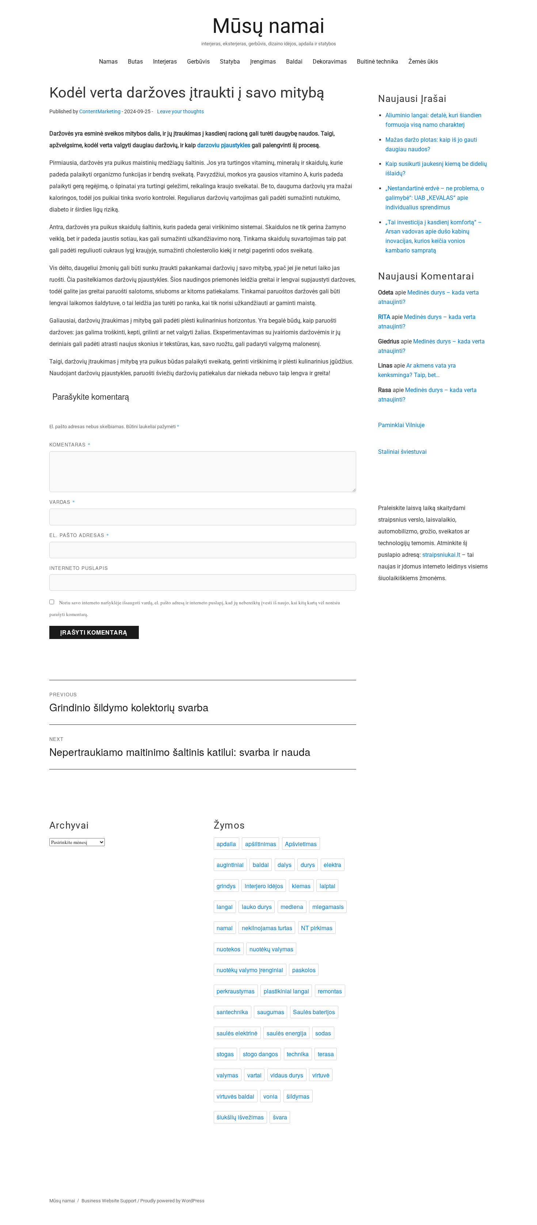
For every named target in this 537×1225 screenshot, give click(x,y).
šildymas (297, 1096)
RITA (384, 316)
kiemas (301, 886)
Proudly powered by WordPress (172, 1200)
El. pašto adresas (79, 535)
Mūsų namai (268, 26)
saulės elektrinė (237, 1033)
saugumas (270, 1012)
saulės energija (286, 1033)
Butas (135, 61)
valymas (227, 1075)
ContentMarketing (100, 112)
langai (225, 906)
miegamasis (328, 906)
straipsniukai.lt (441, 554)
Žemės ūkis (423, 61)
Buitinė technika (377, 61)
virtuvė (321, 1075)
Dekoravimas (330, 61)
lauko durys (257, 906)
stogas (225, 1054)
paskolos (304, 970)
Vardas (62, 501)
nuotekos (228, 949)
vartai (254, 1075)
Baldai (294, 61)
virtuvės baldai (235, 1096)
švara (280, 1117)
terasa (326, 1054)
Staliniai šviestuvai (402, 451)
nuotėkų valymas (271, 949)
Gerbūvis (198, 61)
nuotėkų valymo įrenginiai (250, 970)
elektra (332, 864)
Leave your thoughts (180, 112)
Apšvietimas (301, 844)
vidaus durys (286, 1075)
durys (308, 864)
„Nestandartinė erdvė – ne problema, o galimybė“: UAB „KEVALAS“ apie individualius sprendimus (434, 198)
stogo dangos (260, 1054)
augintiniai (230, 864)
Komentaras (70, 444)
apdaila (226, 844)
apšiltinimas (260, 844)
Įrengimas (263, 61)
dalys (285, 864)
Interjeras (165, 61)
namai (225, 928)
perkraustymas (236, 991)
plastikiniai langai (286, 991)
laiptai (327, 886)
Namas (108, 61)
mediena (292, 906)
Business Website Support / (110, 1200)
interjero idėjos (264, 886)
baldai (261, 864)
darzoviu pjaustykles (223, 145)
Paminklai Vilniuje (401, 425)
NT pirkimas (316, 928)
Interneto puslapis (78, 567)
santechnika (232, 1012)
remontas (330, 991)
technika (298, 1054)
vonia (270, 1096)
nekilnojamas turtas (267, 928)
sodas (323, 1033)
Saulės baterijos (314, 1012)
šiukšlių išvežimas (240, 1117)
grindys (226, 886)
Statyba (230, 61)
